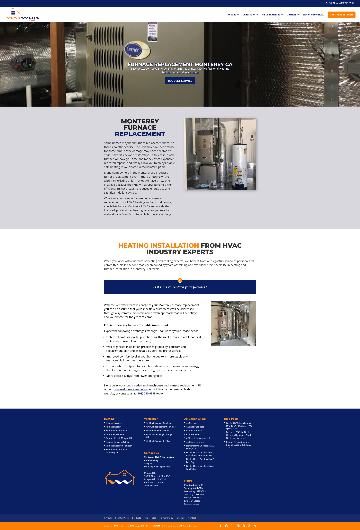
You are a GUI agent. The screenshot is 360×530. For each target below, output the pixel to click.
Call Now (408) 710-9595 (341, 3)
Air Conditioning (271, 15)
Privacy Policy (166, 518)
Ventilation (249, 15)
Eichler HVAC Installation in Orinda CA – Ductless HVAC (239, 424)
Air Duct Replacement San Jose (161, 426)
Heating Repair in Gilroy (117, 441)
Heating (231, 15)
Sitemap (181, 518)
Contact (192, 518)
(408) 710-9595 (146, 393)
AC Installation (193, 434)
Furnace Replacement (116, 430)
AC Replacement (194, 430)
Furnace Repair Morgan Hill (119, 438)
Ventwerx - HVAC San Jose (114, 526)
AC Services (191, 422)
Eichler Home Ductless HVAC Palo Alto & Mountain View (200, 454)
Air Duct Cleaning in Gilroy (159, 441)
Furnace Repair (113, 426)
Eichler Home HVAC (313, 15)
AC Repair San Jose (195, 426)
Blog (154, 518)
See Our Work (122, 518)
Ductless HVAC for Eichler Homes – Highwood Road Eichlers (238, 435)
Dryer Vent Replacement (158, 430)
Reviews (108, 518)
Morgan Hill (149, 473)
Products (136, 518)
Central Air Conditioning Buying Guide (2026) (237, 443)
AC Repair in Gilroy (195, 441)
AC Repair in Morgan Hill (198, 438)
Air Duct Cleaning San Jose (158, 422)
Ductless (291, 15)
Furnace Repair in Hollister (119, 445)
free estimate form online (131, 389)
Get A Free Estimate (341, 14)
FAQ (146, 518)
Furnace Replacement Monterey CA (116, 451)
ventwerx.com (151, 485)
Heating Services (114, 422)
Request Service (180, 81)
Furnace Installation (115, 434)
